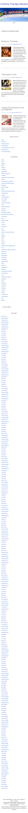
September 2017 (5, 491)
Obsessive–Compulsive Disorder (8, 249)
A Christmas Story (5, 143)
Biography (3, 185)
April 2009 (3, 689)
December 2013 (4, 579)
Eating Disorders (5, 220)
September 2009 (5, 679)
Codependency (4, 193)
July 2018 (3, 472)
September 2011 (5, 632)
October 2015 (4, 536)
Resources (22, 799)
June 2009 (3, 685)
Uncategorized (4, 296)
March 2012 (4, 620)
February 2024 (4, 341)
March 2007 (4, 737)
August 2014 (4, 564)
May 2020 (3, 429)
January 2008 (4, 718)
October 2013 (4, 583)
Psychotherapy (4, 261)
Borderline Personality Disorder (8, 191)
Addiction (3, 163)
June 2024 (3, 333)
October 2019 (4, 443)
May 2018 (3, 476)
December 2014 (4, 556)
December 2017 (4, 486)
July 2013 (3, 589)
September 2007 (5, 726)
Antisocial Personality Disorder (7, 177)
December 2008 (4, 696)
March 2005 (4, 784)
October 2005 (4, 771)
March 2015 (4, 550)
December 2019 (4, 439)
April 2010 (3, 665)
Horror (2, 234)
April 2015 (3, 548)
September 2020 (5, 421)
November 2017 (4, 488)
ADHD (2, 165)
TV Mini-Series (4, 294)
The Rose (3, 141)
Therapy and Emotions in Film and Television (12, 109)
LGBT (2, 237)
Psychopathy (4, 259)
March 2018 (4, 480)
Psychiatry (3, 253)
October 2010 (4, 653)
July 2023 (3, 355)
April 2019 (3, 454)
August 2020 (4, 423)
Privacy (12, 801)
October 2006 (4, 747)
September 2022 (5, 374)
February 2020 (4, 435)
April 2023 (3, 361)
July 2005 (3, 776)
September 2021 (5, 398)
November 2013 (4, 581)
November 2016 (4, 511)
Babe (2, 139)
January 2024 (4, 343)
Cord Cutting (4, 198)
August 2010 (4, 657)
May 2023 (3, 359)
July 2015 (3, 542)
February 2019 (4, 458)
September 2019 (5, 445)
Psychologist (4, 255)
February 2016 (4, 529)
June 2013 (3, 591)
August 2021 (4, 400)
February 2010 (4, 669)
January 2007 (4, 741)
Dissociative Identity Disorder (7, 214)
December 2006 (4, 743)
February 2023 (4, 365)
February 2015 (4, 552)
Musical (3, 241)
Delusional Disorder (5, 206)
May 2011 (3, 640)
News (2, 247)
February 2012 (4, 622)
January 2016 (4, 530)
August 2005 (4, 774)
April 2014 (3, 571)
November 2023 (4, 347)
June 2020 (3, 427)
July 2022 (3, 378)
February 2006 (4, 763)
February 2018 (4, 482)
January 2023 (4, 367)
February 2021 (4, 411)
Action (2, 161)
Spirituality (3, 278)
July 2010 (3, 659)
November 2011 (4, 628)
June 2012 (3, 614)
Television (3, 286)
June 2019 (3, 450)
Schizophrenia (4, 273)
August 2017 (4, 493)
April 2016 (3, 525)
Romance (3, 269)
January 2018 (4, 484)
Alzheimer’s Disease (5, 173)
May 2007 (3, 733)
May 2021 (3, 406)
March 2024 (4, 339)
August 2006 (4, 751)
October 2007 (4, 724)
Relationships (4, 267)
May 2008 (3, 710)
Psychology (3, 257)
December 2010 (4, 649)
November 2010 (4, 651)
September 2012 (5, 609)
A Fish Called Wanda (5, 151)
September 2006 (5, 749)
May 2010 (3, 663)
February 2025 (4, 318)
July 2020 (3, 425)
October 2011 (4, 630)
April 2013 (3, 595)
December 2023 (4, 345)
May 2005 (3, 780)
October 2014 (4, 560)
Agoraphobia (4, 171)
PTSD (2, 263)
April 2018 (3, 478)
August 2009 (4, 681)
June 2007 (3, 731)
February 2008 (4, 716)
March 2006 (4, 761)
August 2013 (4, 587)
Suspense (3, 284)
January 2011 (4, 648)
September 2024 (5, 327)
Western (3, 300)
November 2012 (4, 605)
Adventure (3, 169)
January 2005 (4, 788)
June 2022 (3, 380)
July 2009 (3, 683)
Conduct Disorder (5, 197)
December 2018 (4, 462)
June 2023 (3, 357)
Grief (2, 228)
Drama (2, 218)
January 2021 (4, 413)
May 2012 (3, 616)
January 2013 (4, 601)
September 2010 (5, 655)
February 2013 (4, 599)
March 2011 (4, 644)
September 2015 (5, 538)
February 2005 (4, 786)
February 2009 (4, 692)
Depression (3, 210)
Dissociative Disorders (6, 212)
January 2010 (4, 671)
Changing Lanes (4, 149)
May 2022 (3, 382)
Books (2, 189)
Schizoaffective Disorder (6, 271)
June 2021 (3, 404)
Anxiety (3, 179)
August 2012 (4, 610)
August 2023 (4, 353)
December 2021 (4, 392)
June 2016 (3, 521)
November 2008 (4, 698)
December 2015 (4, 532)
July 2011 (3, 636)
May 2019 (3, 452)
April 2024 (3, 337)
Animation (3, 175)
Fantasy (3, 224)
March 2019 (4, 456)
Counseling (3, 200)
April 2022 (3, 384)
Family (2, 222)
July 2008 (3, 706)
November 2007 (4, 722)
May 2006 (3, 757)
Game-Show (4, 226)
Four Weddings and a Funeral (7, 147)
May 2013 (3, 593)
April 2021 (3, 407)
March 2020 (4, 433)
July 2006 (3, 753)
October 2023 (4, 349)
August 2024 (4, 329)
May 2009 (3, 687)
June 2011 (3, 638)
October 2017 (4, 489)
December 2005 (4, 767)
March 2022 (4, 386)
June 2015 (3, 544)
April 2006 (3, 759)
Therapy (3, 290)
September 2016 (5, 515)
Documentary (4, 216)
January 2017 (4, 507)
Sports (2, 280)
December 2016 (4, 509)
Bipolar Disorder (4, 187)
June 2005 (3, 778)
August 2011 (4, 634)
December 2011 (4, 626)
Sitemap (16, 801)
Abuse (2, 159)
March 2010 (4, 667)
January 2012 (4, 624)
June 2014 (3, 568)
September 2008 (5, 702)
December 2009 (4, 673)
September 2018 (5, 468)
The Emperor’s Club (9, 74)
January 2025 (4, 320)
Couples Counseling (5, 202)
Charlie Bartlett (4, 145)
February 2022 (4, 388)
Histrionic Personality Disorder (7, 232)
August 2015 (4, 540)
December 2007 (4, 720)
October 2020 (4, 419)
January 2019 (4, 460)
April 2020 (3, 431)
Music (2, 239)
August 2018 (4, 470)
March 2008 (4, 714)
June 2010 (3, 661)
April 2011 (3, 642)
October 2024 (4, 326)
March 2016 (4, 527)
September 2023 (5, 351)
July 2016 (3, 519)
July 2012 (3, 612)
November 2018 (4, 464)
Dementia (3, 208)
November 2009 (4, 675)
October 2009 (4, 677)
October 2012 (4, 607)
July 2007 (3, 730)
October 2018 (4, 466)
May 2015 (3, 546)
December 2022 (4, 368)
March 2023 (4, 363)
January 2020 (4, 437)
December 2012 (4, 603)
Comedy (3, 195)
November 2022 (4, 370)
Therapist (3, 288)
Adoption (3, 167)
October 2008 (4, 700)
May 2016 (3, 523)
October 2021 (4, 396)
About (18, 799)
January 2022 (4, 390)
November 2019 (4, 441)
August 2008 (4, 704)
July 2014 (3, 566)
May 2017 (3, 499)
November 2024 (4, 324)
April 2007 (3, 735)
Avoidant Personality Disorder (7, 183)
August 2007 (4, 728)
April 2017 (3, 501)
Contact (15, 799)
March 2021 (4, 409)
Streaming (3, 282)
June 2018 (3, 474)
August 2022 (4, 376)
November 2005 (4, 769)
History (2, 230)
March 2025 (4, 316)
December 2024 (4, 322)
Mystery (3, 243)
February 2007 (4, 739)
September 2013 (5, 585)
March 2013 (4, 597)
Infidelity (3, 236)
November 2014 (4, 558)
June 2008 (3, 708)
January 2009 (4, 694)
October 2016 (4, 513)
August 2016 (4, 517)
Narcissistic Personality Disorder (8, 245)
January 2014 (4, 577)
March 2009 (4, 690)
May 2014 (3, 570)
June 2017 (3, 497)
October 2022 (4, 372)
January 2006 (4, 765)
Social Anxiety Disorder (6, 277)
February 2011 (4, 646)
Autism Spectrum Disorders (7, 181)
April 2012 (3, 618)
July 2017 (3, 495)
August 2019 (4, 447)
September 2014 (5, 562)
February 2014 (4, 575)
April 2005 (3, 782)
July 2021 (3, 402)
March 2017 (4, 503)
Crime (2, 204)
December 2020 (4, 415)
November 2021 (4, 394)
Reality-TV (3, 265)
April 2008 (3, 712)
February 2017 (4, 505)
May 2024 (3, 335)
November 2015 (4, 534)
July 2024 (3, 331)
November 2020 (4, 417)
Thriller (2, 292)
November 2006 (4, 745)
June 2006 (3, 755)
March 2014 (4, 573)
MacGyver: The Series (9, 41)
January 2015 (4, 554)
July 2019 (3, 448)
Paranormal (3, 251)
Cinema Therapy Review (14, 4)
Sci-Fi (2, 275)
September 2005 (5, 772)
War (2, 298)
